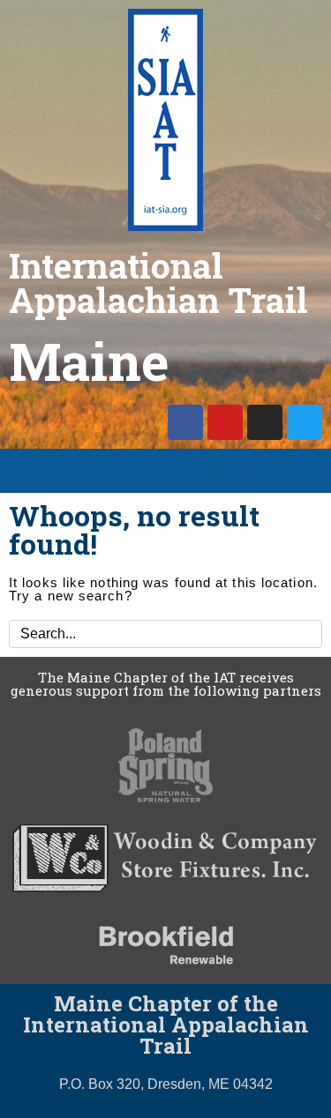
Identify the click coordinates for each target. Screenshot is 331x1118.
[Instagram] (264, 422)
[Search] (305, 634)
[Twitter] (304, 422)
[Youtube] (225, 422)
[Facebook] (185, 422)
